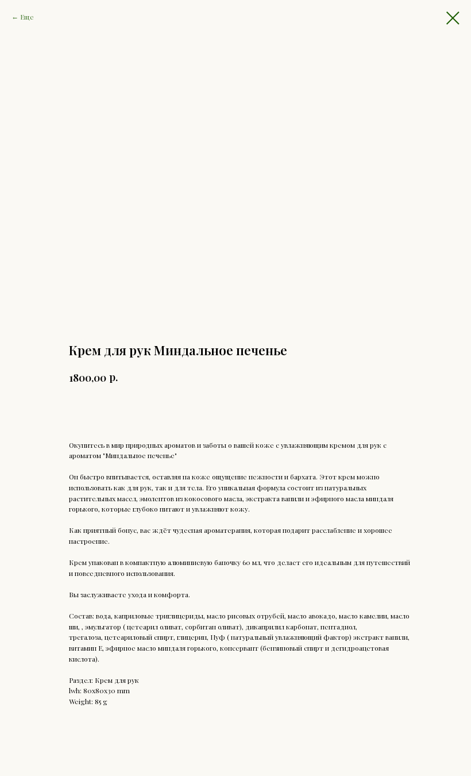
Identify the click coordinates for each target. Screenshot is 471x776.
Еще (27, 16)
